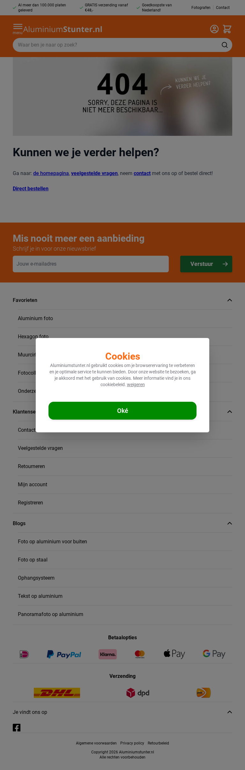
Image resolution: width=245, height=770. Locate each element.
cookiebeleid (112, 384)
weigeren (136, 384)
